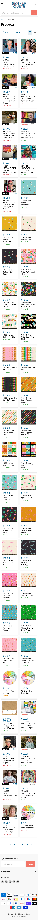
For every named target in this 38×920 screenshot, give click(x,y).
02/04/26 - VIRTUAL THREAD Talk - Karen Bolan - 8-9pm (28, 63)
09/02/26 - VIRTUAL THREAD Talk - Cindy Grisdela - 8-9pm (28, 169)
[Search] (34, 12)
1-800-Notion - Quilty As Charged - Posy (28, 272)
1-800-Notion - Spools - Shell (26, 497)
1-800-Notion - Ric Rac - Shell (28, 368)
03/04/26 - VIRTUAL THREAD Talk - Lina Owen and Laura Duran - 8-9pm (9, 99)
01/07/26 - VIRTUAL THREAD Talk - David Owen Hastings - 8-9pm (9, 63)
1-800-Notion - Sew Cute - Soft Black (27, 465)
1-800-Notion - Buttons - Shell (26, 238)
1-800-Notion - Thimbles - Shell (27, 594)
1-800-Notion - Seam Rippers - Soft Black (27, 433)
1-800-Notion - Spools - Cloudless (8, 498)
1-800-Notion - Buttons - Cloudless (26, 203)
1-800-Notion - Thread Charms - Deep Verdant (27, 628)
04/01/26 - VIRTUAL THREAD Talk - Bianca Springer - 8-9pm (28, 98)
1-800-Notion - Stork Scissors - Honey (27, 530)
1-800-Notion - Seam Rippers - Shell (8, 433)
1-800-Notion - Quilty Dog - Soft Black (27, 337)
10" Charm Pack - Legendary (9, 692)
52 (23, 844)
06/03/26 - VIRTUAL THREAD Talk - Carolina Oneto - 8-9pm (9, 134)
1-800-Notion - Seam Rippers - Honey (27, 400)
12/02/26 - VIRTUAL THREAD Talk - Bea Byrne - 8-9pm (28, 794)
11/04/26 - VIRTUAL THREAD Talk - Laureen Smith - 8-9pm (28, 759)
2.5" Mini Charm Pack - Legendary (27, 827)
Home (3, 19)
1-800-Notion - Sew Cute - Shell (9, 464)
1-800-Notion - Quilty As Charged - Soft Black (28, 304)
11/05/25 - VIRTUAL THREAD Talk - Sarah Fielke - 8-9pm (10, 794)
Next (28, 844)
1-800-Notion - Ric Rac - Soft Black (10, 399)
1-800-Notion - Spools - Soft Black (8, 530)
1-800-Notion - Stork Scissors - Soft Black (27, 563)
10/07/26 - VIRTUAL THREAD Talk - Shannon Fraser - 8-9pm (28, 724)
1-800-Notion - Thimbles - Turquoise (8, 628)
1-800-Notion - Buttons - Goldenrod (8, 239)
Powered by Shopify (19, 916)
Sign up (30, 864)
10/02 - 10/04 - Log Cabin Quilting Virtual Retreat (9, 726)
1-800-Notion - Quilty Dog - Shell (9, 336)
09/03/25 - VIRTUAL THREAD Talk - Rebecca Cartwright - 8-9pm (9, 205)
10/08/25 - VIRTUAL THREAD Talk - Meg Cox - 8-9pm (9, 759)
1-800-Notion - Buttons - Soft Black (8, 272)
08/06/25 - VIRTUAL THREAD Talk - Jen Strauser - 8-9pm (9, 169)
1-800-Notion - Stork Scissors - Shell (9, 563)
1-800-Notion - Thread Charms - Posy (9, 660)
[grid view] (30, 32)
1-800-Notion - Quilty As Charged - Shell (9, 304)
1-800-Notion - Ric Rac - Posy (10, 368)
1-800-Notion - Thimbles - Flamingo (8, 595)
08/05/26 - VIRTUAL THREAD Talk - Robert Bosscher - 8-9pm (28, 134)
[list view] (34, 32)
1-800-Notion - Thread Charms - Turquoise (27, 660)
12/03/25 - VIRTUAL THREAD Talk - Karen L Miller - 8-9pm (9, 829)
